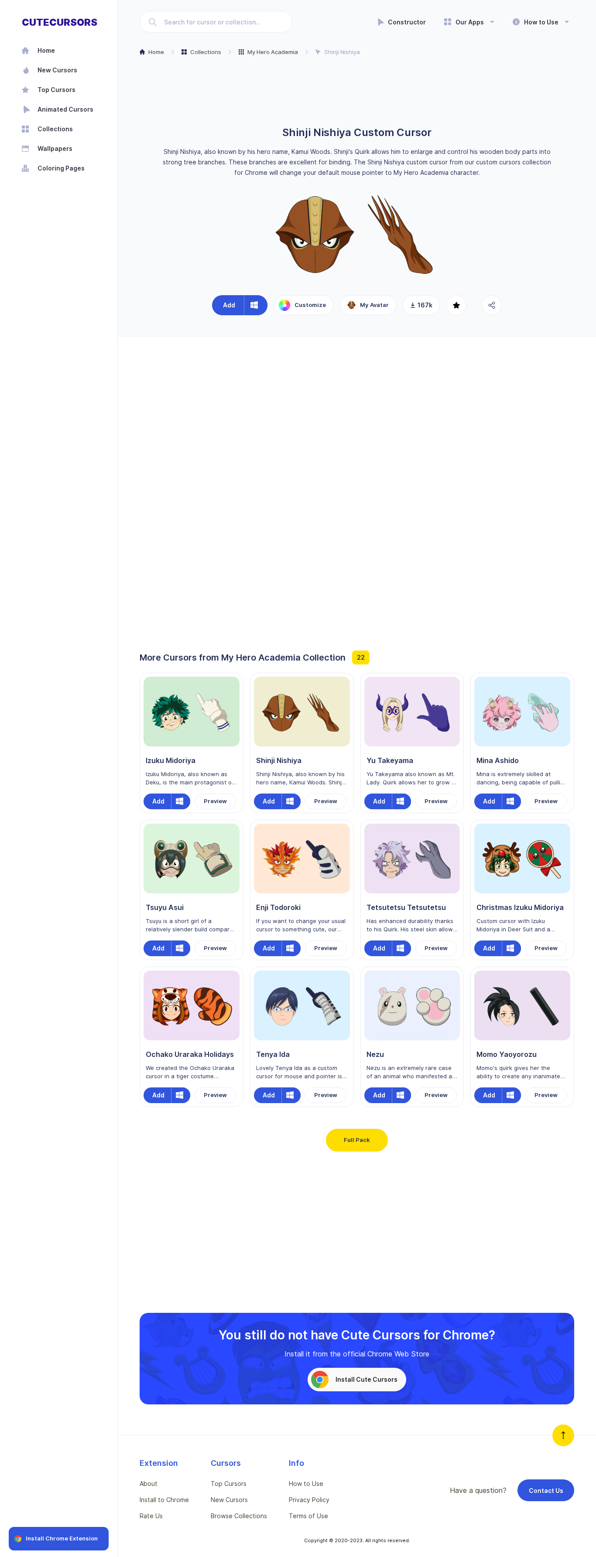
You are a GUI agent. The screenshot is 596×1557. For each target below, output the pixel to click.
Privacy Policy (309, 1499)
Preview (215, 800)
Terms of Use (308, 1516)
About (149, 1483)
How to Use (306, 1483)
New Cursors (229, 1499)
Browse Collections (239, 1516)
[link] (69, 109)
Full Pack (357, 1139)
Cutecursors (59, 22)
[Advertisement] (357, 92)
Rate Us (151, 1516)
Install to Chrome (164, 1499)
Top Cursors (229, 1483)
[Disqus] (357, 460)
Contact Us (546, 1490)
